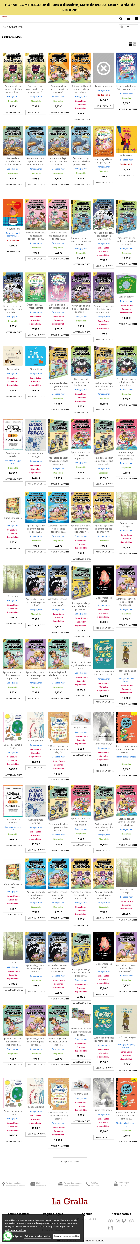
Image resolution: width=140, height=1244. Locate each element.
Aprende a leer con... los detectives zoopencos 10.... (36, 235)
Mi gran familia (81, 727)
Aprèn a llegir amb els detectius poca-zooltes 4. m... (104, 528)
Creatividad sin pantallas (13, 455)
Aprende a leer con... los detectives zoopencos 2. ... (126, 601)
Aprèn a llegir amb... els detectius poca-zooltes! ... (35, 675)
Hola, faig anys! (13, 228)
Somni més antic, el (104, 743)
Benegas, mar (13, 96)
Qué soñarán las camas (104, 599)
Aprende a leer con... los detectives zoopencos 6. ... (81, 455)
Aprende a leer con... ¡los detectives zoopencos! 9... (104, 235)
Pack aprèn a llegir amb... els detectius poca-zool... (126, 241)
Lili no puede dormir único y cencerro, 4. (126, 88)
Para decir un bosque (126, 525)
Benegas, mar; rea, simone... (126, 679)
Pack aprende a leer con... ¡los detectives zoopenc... (81, 241)
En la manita (13, 369)
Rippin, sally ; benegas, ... (126, 758)
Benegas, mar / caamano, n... (13, 234)
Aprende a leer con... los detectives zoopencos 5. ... (58, 528)
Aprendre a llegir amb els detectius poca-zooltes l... (58, 161)
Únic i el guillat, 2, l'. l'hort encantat (35, 306)
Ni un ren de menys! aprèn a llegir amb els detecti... (13, 309)
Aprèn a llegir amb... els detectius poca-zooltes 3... (35, 602)
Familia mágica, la (103, 86)
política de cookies (15, 1230)
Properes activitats (87, 1219)
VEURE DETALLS (104, 106)
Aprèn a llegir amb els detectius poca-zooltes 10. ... (58, 235)
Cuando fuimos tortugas (35, 455)
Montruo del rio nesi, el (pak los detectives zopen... (81, 665)
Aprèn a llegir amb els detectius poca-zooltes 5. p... (36, 528)
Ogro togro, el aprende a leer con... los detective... (81, 382)
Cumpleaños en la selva (13, 520)
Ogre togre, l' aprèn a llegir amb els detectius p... (126, 382)
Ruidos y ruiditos (36, 740)
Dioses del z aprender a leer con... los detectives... (13, 161)
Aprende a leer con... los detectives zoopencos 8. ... (104, 309)
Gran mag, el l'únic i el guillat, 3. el (103, 161)
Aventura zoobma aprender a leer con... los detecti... (35, 161)
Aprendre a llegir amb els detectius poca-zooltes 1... (13, 89)
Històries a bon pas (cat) (126, 672)
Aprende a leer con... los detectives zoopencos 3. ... (58, 602)
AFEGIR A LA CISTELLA (15, 112)
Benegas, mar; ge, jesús (13, 462)
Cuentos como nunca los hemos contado (104, 673)
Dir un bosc (13, 596)
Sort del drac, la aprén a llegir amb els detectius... (126, 455)
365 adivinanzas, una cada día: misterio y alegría (58, 749)
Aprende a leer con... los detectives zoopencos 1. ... (13, 675)
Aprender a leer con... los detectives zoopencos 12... (35, 89)
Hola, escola (126, 155)
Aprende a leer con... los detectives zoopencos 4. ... (81, 528)
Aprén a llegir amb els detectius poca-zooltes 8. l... (81, 308)
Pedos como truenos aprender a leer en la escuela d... (126, 749)
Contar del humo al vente (13, 746)
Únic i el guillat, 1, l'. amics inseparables (58, 306)
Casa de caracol (126, 296)
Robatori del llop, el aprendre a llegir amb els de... (81, 89)
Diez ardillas (36, 369)
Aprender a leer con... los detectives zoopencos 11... (58, 89)
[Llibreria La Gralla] (3, 16)
